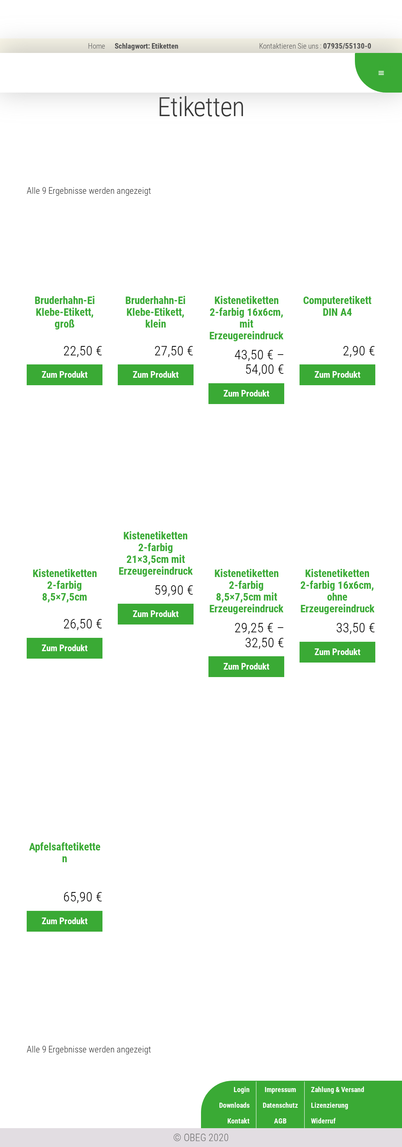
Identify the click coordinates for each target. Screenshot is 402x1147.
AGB (280, 1121)
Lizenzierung (329, 1105)
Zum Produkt (65, 375)
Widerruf (323, 1121)
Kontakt (238, 1121)
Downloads (234, 1105)
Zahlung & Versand (337, 1089)
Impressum (280, 1089)
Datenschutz (280, 1105)
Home (96, 46)
